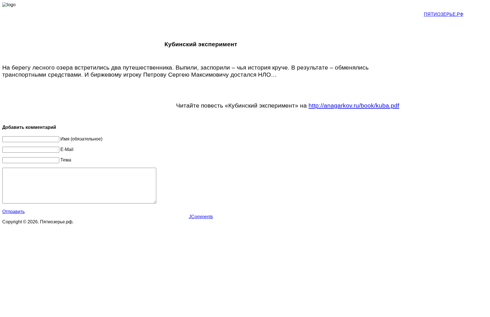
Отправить (13, 211)
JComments (201, 216)
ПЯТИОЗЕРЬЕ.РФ (443, 14)
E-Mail (66, 149)
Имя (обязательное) (81, 139)
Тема (65, 160)
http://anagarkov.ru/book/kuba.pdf (354, 105)
